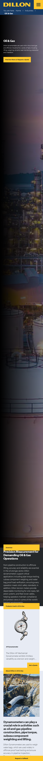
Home (18, 10)
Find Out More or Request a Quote (17, 59)
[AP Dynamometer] (21, 626)
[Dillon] (16, 4)
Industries (29, 10)
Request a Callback (21, 758)
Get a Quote (33, 665)
